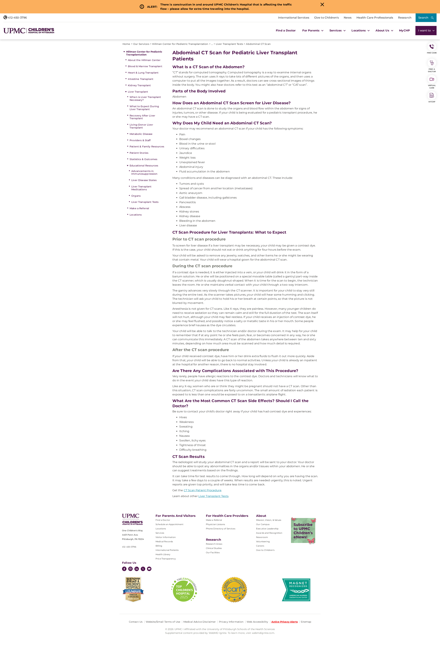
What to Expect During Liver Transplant (144, 108)
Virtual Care (432, 86)
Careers (260, 545)
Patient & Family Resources (147, 146)
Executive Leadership (267, 528)
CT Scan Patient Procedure (202, 490)
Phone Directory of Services (220, 528)
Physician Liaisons (215, 524)
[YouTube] (149, 569)
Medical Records (164, 541)
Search (423, 17)
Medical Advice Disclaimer (199, 621)
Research (404, 17)
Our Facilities (213, 552)
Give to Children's (326, 17)
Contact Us (135, 621)
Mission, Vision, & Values (268, 520)
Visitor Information (166, 537)
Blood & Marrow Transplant (145, 66)
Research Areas (214, 544)
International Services (293, 17)
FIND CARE (432, 53)
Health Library (163, 554)
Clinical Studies (214, 548)
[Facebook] (124, 569)
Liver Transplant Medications (141, 188)
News (348, 17)
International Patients (167, 550)
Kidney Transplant (139, 85)
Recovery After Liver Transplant (142, 117)
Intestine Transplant (140, 79)
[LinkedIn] (136, 569)
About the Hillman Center (144, 60)
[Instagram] (130, 569)
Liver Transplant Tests (144, 202)
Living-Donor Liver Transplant (141, 126)
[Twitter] (143, 569)
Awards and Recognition (269, 533)
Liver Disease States (144, 180)
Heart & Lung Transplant (143, 72)
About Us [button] (383, 30)
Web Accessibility (257, 621)
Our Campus (263, 524)
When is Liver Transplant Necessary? (145, 98)
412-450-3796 (17, 17)
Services (160, 533)
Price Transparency (166, 558)
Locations (136, 214)
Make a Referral (139, 208)
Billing (159, 545)
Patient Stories (139, 152)
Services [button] (336, 30)
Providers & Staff (140, 140)
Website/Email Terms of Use (163, 621)
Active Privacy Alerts (284, 621)
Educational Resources (144, 165)
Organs (136, 195)
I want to (425, 30)
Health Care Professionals (374, 17)
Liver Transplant (138, 91)
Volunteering (263, 541)
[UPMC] (28, 30)
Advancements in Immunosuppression (144, 173)
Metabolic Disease (141, 134)
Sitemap (306, 621)
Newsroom (262, 537)
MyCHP (404, 30)
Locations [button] (359, 30)
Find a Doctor (286, 30)
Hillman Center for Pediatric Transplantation (144, 53)
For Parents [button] (311, 30)
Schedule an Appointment (169, 524)
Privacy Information (231, 621)
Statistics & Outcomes (143, 159)
